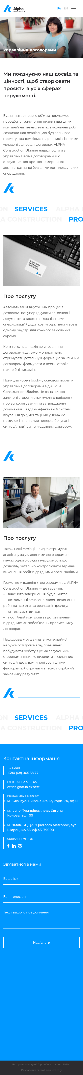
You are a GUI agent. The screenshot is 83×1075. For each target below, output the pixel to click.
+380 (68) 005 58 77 (22, 773)
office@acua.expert (23, 787)
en (66, 8)
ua (59, 8)
